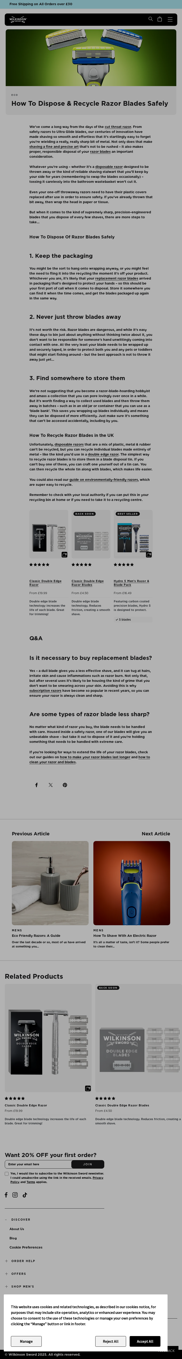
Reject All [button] (110, 1341)
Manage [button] (26, 1341)
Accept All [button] (145, 1341)
